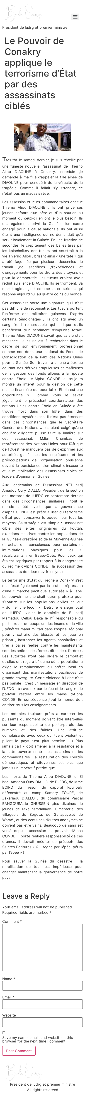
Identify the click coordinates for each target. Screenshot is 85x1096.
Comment (12, 921)
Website (9, 1015)
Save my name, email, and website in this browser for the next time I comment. (37, 1039)
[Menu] (75, 17)
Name (8, 979)
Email (8, 997)
